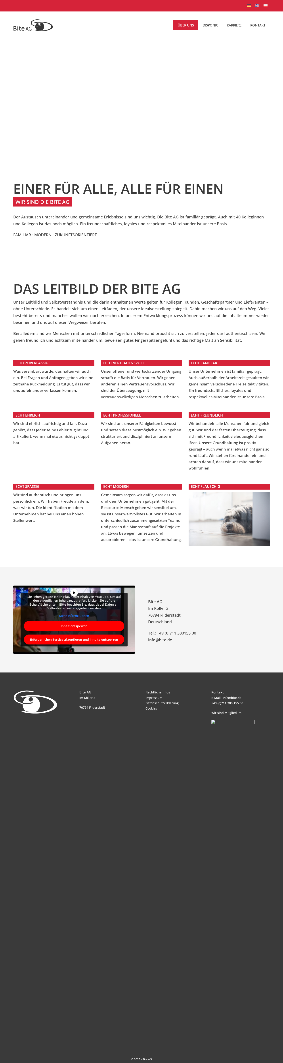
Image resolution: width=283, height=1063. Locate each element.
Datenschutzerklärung (162, 703)
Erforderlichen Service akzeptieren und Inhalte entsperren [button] (74, 639)
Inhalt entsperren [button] (74, 626)
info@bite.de (160, 639)
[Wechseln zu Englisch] (257, 5)
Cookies (151, 708)
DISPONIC (210, 25)
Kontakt (257, 25)
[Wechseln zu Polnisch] (265, 5)
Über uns (186, 25)
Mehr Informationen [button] (74, 616)
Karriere (234, 25)
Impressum (153, 698)
